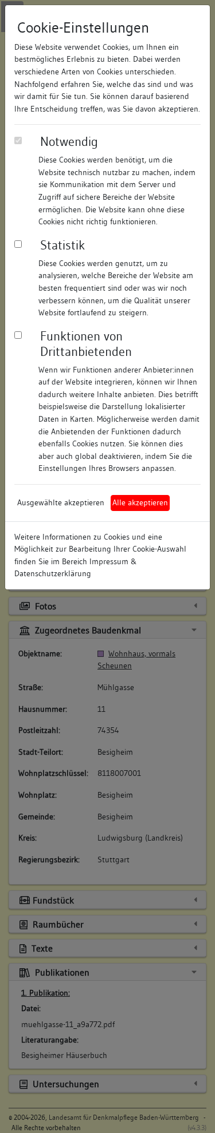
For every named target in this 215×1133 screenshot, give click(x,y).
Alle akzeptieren (140, 502)
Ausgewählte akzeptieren (60, 502)
